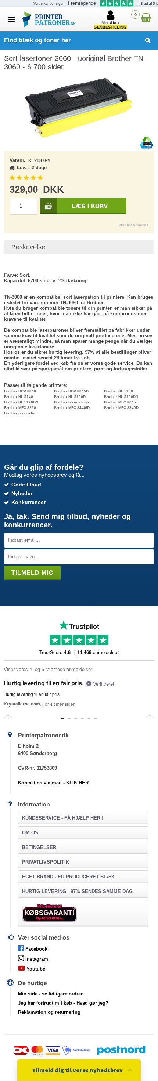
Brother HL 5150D (70, 397)
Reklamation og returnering (49, 1012)
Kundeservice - (62, 818)
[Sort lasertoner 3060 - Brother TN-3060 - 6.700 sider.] (79, 108)
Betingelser (39, 847)
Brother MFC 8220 (20, 408)
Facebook (35, 949)
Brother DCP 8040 (20, 391)
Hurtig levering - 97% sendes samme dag (77, 891)
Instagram (36, 959)
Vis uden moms (133, 225)
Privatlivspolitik (45, 862)
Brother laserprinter (71, 402)
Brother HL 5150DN (121, 397)
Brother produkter (20, 413)
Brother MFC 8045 (120, 402)
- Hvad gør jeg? (63, 1003)
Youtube (35, 969)
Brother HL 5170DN (21, 402)
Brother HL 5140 (18, 397)
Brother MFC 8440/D (72, 408)
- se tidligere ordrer (50, 994)
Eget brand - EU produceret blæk (68, 876)
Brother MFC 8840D (121, 408)
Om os (30, 832)
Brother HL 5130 (118, 391)
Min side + (110, 25)
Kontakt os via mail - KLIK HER (53, 783)
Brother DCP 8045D (71, 391)
